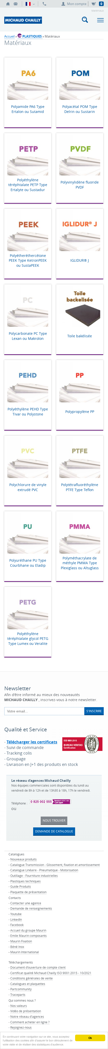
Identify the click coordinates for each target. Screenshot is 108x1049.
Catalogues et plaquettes (27, 984)
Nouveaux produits (23, 859)
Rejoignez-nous (21, 1027)
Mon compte (76, 4)
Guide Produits (20, 886)
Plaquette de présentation (28, 892)
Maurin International (24, 952)
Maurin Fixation (21, 941)
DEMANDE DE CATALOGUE (54, 831)
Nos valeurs (18, 1006)
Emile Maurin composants (28, 936)
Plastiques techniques (25, 881)
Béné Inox (17, 947)
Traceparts (17, 995)
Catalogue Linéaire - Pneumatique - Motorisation (44, 870)
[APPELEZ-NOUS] (44, 4)
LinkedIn (16, 919)
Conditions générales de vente (31, 978)
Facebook (17, 925)
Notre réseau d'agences (27, 1016)
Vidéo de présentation (25, 1011)
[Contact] (15, 4)
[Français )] (30, 4)
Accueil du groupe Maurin (28, 930)
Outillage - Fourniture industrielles (34, 876)
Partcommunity (21, 989)
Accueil (9, 36)
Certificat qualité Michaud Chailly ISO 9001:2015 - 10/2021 (50, 973)
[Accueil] (8, 4)
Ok (90, 1038)
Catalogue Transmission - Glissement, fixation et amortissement (55, 865)
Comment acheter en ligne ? (29, 1022)
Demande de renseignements (31, 908)
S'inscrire (94, 711)
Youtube (16, 914)
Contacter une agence (25, 903)
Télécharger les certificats (32, 742)
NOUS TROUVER (54, 820)
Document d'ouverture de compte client (38, 967)
